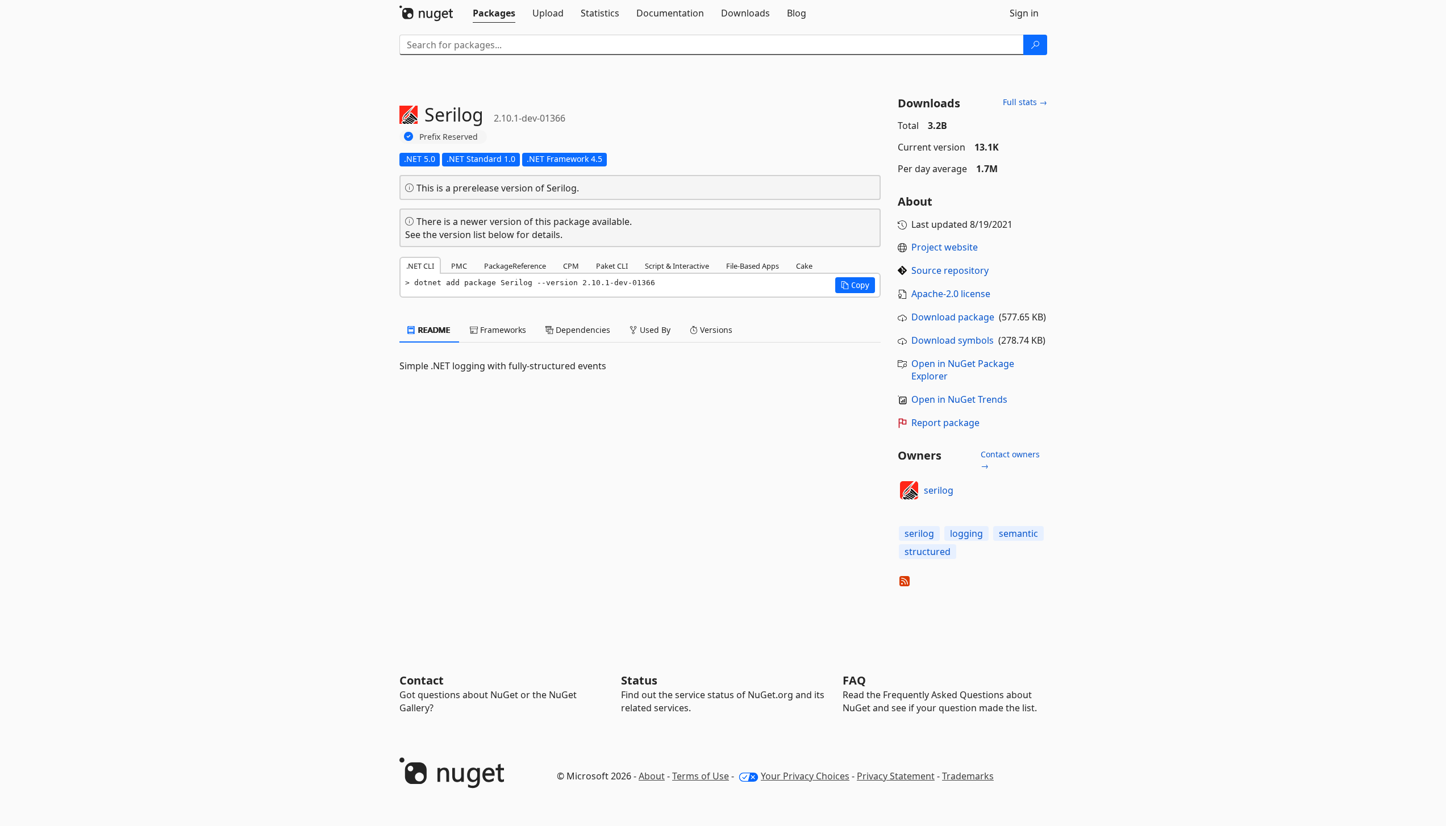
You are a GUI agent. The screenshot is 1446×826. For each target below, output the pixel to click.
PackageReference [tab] (515, 266)
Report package (945, 422)
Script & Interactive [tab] (677, 266)
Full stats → (1025, 102)
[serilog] (909, 490)
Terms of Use (700, 776)
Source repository (950, 270)
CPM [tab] (571, 266)
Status (639, 680)
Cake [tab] (804, 266)
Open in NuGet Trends (959, 399)
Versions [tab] (715, 329)
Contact (421, 680)
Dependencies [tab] (581, 329)
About (652, 776)
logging (966, 533)
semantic (1018, 533)
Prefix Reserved (448, 136)
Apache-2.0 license (950, 293)
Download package (952, 317)
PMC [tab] (459, 266)
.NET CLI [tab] (420, 266)
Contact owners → (1010, 460)
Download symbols (952, 340)
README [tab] (433, 329)
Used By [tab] (653, 329)
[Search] (1035, 45)
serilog (938, 490)
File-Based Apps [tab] (752, 266)
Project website (944, 247)
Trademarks (968, 776)
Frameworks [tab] (502, 329)
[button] (855, 285)
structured (928, 551)
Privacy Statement (896, 776)
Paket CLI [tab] (612, 266)
